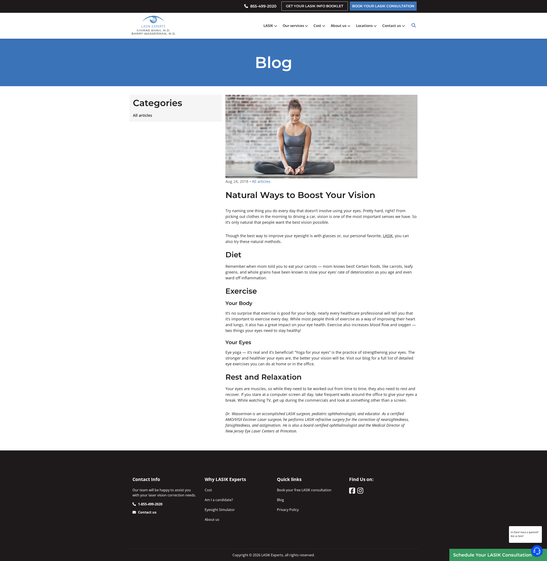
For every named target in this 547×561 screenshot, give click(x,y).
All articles (142, 115)
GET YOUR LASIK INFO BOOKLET (314, 6)
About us (338, 25)
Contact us (391, 25)
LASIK (268, 25)
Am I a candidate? (219, 499)
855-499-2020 (263, 6)
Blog (280, 499)
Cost (317, 25)
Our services (293, 25)
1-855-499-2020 (150, 504)
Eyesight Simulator (220, 509)
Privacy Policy (288, 509)
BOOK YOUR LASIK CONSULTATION (383, 6)
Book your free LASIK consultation (304, 490)
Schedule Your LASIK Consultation (492, 555)
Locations (364, 25)
